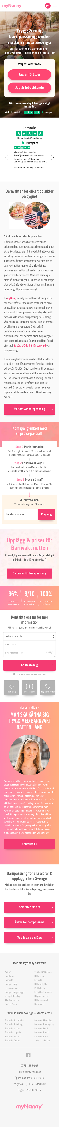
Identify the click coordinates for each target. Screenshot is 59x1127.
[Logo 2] (29, 1107)
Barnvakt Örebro (12, 1040)
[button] (55, 5)
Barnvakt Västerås (13, 1036)
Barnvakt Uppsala (13, 1032)
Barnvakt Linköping (43, 1020)
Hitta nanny (39, 976)
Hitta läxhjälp (40, 984)
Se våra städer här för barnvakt (30, 345)
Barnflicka (9, 976)
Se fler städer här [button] (42, 1040)
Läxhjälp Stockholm (43, 992)
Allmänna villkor (12, 1000)
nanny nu (12, 792)
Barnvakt (9, 980)
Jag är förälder (29, 74)
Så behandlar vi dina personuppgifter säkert (31, 674)
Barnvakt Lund (41, 1028)
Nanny (8, 972)
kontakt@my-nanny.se (29, 1071)
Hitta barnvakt (41, 1000)
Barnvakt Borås (41, 1036)
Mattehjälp (39, 988)
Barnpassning (11, 984)
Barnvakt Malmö (12, 1028)
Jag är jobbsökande (29, 87)
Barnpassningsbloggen (15, 992)
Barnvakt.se (39, 1004)
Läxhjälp (38, 980)
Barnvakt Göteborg (13, 1024)
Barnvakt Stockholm (14, 1020)
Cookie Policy (11, 1004)
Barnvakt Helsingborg (44, 1024)
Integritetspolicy (12, 996)
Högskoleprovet (41, 996)
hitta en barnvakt (24, 781)
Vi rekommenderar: (43, 972)
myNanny (12, 298)
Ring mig (46, 514)
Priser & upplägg (12, 988)
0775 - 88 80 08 (29, 1065)
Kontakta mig (29, 665)
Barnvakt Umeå (41, 1032)
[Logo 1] (12, 5)
